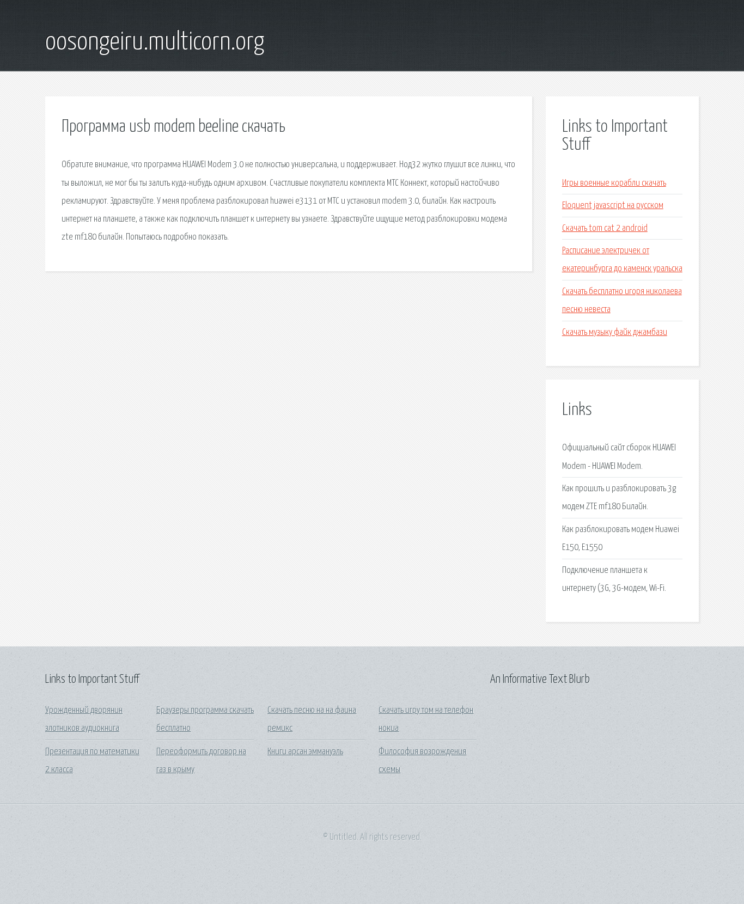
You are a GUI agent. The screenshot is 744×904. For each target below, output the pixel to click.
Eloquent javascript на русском (612, 205)
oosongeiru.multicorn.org (154, 42)
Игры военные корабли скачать (614, 183)
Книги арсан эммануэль (305, 751)
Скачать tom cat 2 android (605, 228)
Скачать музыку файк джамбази (614, 332)
